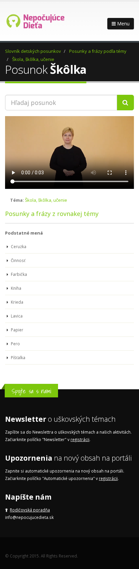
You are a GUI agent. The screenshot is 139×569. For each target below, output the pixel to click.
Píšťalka (17, 357)
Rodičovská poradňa (30, 509)
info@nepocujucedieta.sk (29, 517)
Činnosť (17, 260)
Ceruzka (18, 246)
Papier (16, 329)
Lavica (16, 316)
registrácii (80, 439)
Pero (15, 343)
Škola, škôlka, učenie (33, 59)
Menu (123, 23)
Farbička (18, 274)
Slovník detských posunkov (33, 51)
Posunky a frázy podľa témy (98, 51)
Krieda (16, 302)
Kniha (15, 288)
